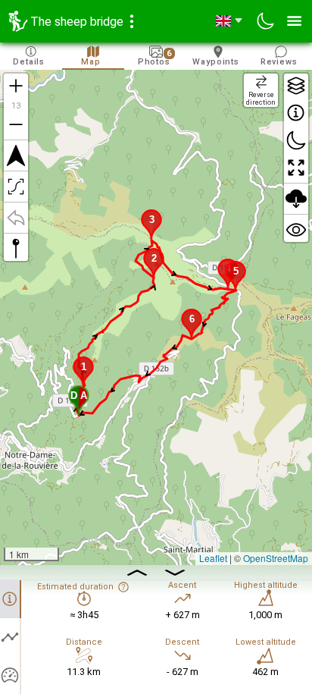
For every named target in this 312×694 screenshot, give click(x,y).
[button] (79, 400)
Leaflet (213, 557)
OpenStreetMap (275, 557)
